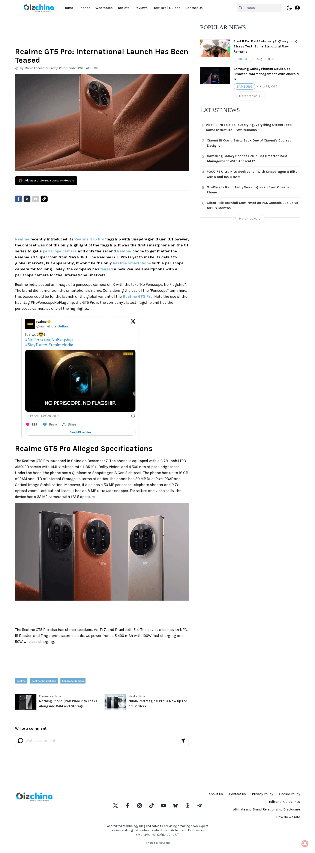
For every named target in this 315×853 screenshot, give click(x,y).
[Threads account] (187, 805)
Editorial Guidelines (284, 802)
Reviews (140, 8)
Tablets (123, 8)
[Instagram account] (139, 805)
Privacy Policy (262, 794)
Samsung (244, 86)
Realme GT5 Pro (89, 239)
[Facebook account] (127, 805)
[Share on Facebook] (18, 199)
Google (243, 59)
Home (68, 8)
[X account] (115, 805)
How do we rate (288, 817)
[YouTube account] (163, 805)
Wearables (103, 8)
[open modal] (297, 7)
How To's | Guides (166, 8)
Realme (22, 239)
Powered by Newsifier (157, 842)
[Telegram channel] (199, 805)
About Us (216, 794)
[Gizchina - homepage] (39, 8)
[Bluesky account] (175, 805)
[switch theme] (289, 8)
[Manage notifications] (305, 843)
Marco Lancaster (36, 68)
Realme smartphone (132, 263)
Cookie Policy (289, 794)
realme (21, 680)
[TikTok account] (151, 805)
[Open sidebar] (17, 7)
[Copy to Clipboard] (44, 199)
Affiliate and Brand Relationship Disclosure (266, 809)
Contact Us (193, 8)
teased (106, 269)
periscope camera (60, 251)
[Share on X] (27, 199)
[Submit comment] (183, 740)
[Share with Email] (35, 199)
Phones (84, 8)
